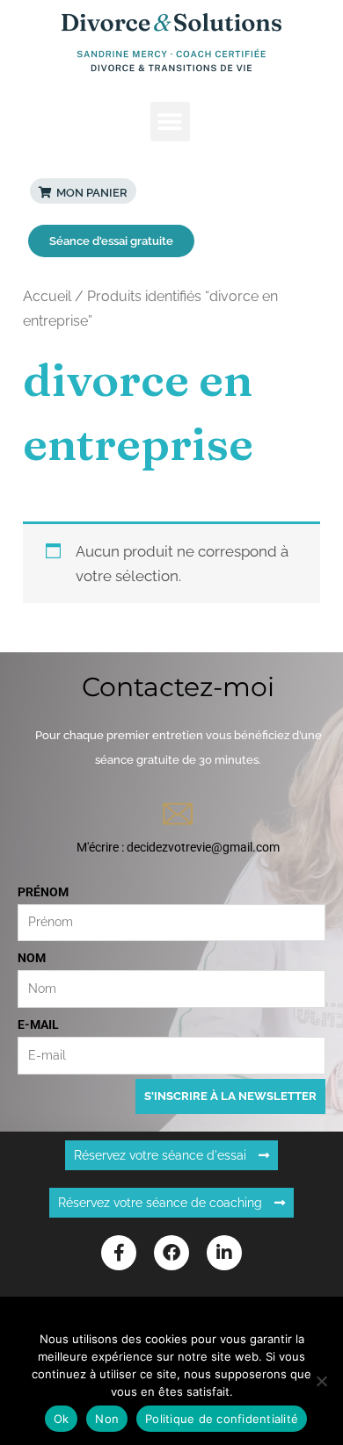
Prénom (43, 892)
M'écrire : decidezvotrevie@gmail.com (178, 847)
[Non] (321, 1381)
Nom (32, 958)
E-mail (38, 1024)
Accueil (47, 296)
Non (107, 1419)
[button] (170, 121)
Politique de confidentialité (221, 1419)
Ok (61, 1419)
